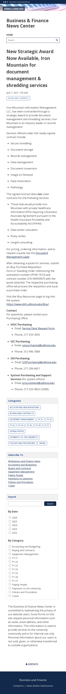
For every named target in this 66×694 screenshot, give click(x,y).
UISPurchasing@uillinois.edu (39, 362)
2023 (14, 529)
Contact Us (18, 685)
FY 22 (49, 419)
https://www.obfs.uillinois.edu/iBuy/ (27, 304)
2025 (14, 521)
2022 (14, 532)
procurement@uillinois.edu (38, 383)
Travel (42, 443)
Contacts (32, 664)
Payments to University (20, 478)
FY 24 (20, 425)
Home (9, 34)
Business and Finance (33, 680)
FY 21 (40, 419)
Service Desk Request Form (38, 328)
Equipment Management (22, 419)
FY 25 (29, 425)
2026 (14, 517)
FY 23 (12, 425)
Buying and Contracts (18, 98)
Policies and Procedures (22, 443)
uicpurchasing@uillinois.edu (39, 345)
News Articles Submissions (40, 685)
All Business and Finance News (24, 461)
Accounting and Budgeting (24, 407)
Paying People (17, 431)
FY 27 (46, 425)
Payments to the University (24, 437)
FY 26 (38, 425)
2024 (14, 525)
